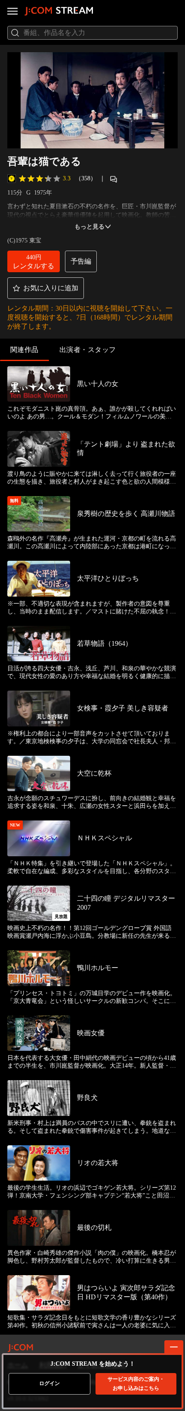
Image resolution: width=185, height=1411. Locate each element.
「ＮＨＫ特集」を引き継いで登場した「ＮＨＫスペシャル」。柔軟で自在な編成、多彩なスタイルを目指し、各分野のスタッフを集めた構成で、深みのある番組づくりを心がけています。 (91, 867)
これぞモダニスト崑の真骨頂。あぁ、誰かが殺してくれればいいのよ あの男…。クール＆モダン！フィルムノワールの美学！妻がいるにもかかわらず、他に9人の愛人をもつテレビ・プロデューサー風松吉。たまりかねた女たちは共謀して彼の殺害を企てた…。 (91, 413)
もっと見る (89, 226)
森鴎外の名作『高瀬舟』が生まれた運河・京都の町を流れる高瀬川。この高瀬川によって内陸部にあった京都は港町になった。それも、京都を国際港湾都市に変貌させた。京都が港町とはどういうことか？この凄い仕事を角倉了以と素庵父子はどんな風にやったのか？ (91, 542)
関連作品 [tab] (24, 349)
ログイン (49, 1383)
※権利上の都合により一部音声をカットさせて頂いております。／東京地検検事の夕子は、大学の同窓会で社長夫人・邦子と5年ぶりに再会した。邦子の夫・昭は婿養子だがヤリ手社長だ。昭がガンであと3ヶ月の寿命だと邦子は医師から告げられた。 (91, 737)
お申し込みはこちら (136, 1383)
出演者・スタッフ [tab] (87, 349)
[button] (33, 261)
